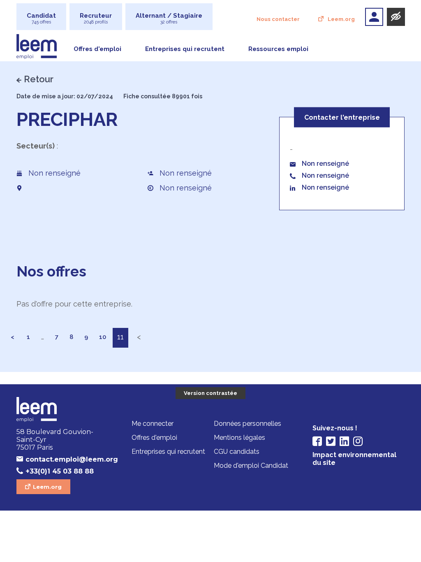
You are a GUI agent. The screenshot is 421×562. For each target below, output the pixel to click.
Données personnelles (247, 423)
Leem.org (341, 19)
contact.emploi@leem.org (67, 459)
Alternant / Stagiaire (169, 18)
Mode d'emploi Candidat (251, 465)
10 (102, 337)
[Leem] (62, 410)
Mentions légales (239, 437)
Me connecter (152, 423)
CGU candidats (236, 451)
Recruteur (96, 18)
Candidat (41, 18)
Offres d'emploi (97, 49)
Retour (38, 79)
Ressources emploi (278, 49)
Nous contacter (278, 19)
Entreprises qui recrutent (184, 49)
